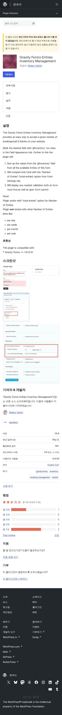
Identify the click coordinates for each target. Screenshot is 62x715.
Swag (36, 637)
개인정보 (7, 612)
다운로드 (9, 74)
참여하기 (37, 621)
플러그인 (37, 607)
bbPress (9, 656)
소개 (5, 596)
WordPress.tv (11, 637)
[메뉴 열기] (57, 4)
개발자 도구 (9, 631)
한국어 (13, 675)
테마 (34, 602)
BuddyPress (11, 662)
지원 (8, 115)
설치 (8, 100)
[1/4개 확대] (26, 269)
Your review (9, 535)
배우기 (6, 621)
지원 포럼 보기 (10, 556)
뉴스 (5, 602)
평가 (8, 93)
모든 (57, 535)
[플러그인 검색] (33, 23)
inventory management (40, 477)
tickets (55, 477)
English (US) (53, 465)
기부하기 (38, 631)
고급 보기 (8, 485)
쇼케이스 (37, 596)
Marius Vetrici (35, 65)
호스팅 (6, 607)
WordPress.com (12, 646)
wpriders (13, 422)
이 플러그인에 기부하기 (15, 578)
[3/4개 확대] (26, 296)
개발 (8, 108)
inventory (54, 471)
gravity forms (42, 471)
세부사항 (10, 85)
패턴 (34, 612)
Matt (7, 651)
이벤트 (35, 626)
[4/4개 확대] (55, 328)
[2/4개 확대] (55, 269)
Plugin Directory (10, 13)
